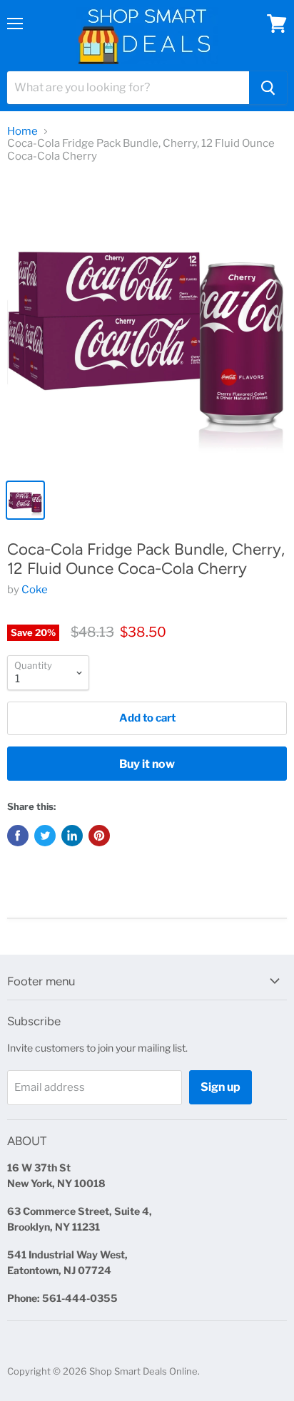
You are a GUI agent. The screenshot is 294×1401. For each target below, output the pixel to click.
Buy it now (147, 764)
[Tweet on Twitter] (45, 835)
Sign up (220, 1087)
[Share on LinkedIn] (72, 835)
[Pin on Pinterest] (99, 835)
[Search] (268, 87)
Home (22, 131)
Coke (34, 589)
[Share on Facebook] (18, 835)
